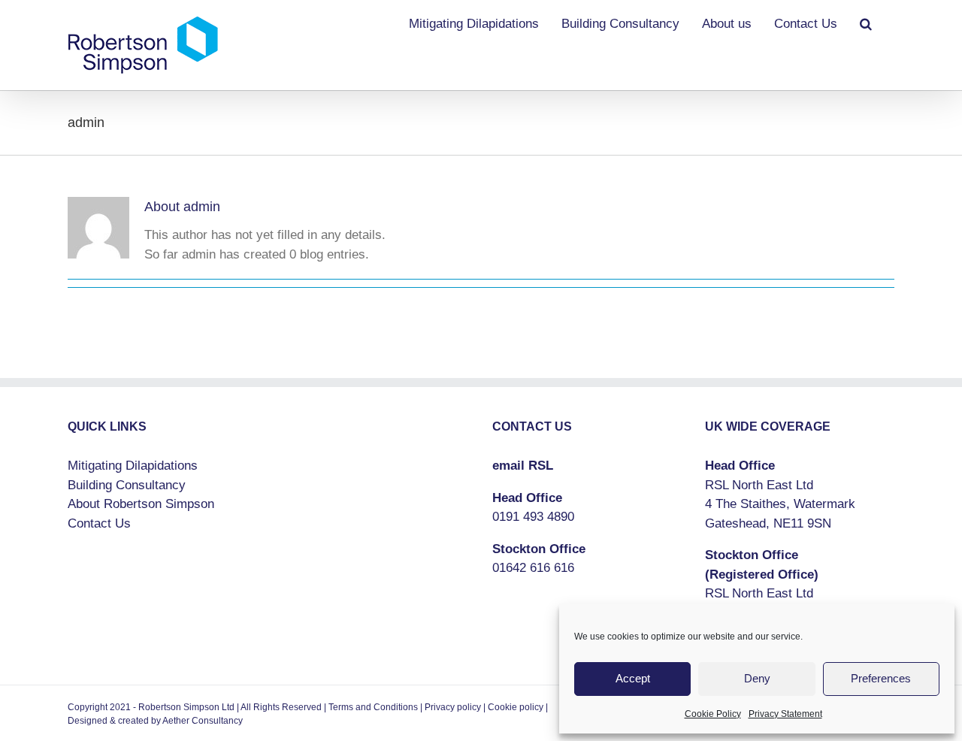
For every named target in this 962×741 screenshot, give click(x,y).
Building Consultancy (127, 485)
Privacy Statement (785, 714)
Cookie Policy (713, 714)
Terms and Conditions (373, 707)
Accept (633, 678)
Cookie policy (515, 707)
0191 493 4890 (533, 517)
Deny (757, 678)
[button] (866, 22)
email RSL (522, 465)
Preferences (881, 678)
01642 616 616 (533, 568)
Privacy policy (453, 707)
